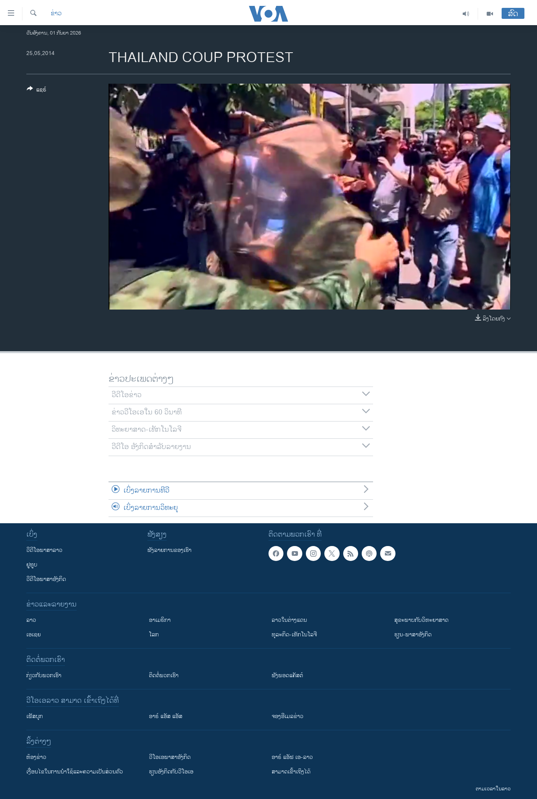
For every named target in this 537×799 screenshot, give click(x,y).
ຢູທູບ (31, 565)
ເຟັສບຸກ (34, 716)
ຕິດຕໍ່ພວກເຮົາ (163, 675)
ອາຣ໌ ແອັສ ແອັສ (165, 716)
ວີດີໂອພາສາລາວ (44, 550)
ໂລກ (154, 634)
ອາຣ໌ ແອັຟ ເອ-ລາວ (292, 757)
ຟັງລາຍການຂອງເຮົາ (169, 550)
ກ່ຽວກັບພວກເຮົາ (43, 675)
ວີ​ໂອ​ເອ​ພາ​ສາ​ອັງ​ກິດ (170, 757)
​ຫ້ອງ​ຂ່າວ (36, 757)
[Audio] (466, 14)
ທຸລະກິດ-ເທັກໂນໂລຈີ (294, 634)
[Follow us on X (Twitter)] (331, 553)
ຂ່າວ (56, 13)
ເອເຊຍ (33, 634)
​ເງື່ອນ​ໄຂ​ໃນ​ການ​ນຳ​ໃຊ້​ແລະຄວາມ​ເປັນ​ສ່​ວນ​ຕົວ (74, 772)
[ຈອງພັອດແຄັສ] (387, 553)
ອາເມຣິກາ (160, 620)
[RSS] (350, 553)
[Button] (36, 91)
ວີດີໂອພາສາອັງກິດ (46, 579)
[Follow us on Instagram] (313, 553)
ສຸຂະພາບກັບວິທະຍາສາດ (421, 620)
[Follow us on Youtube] (294, 553)
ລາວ (31, 620)
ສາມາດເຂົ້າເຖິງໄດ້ (291, 772)
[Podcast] (369, 553)
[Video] (490, 14)
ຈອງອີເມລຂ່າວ (287, 716)
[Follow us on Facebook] (275, 553)
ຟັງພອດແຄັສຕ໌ (287, 675)
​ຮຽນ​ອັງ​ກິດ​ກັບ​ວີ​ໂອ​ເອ (171, 772)
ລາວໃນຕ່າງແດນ (289, 620)
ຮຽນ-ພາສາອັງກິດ (413, 634)
